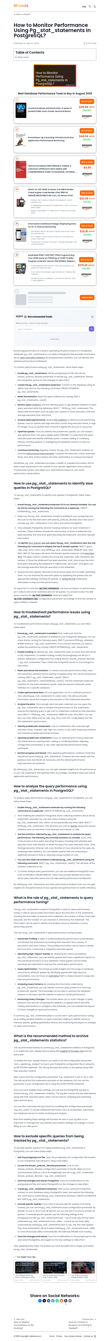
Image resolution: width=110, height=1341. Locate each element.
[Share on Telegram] (53, 1300)
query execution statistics (32, 357)
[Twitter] (95, 1336)
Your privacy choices (73, 1336)
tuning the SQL (69, 579)
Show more (23, 57)
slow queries (35, 543)
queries (73, 826)
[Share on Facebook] (40, 1300)
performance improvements (40, 453)
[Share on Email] (70, 1300)
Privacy (59, 1336)
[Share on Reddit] (61, 1300)
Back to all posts (23, 14)
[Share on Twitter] (44, 1300)
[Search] (90, 6)
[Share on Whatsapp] (57, 1300)
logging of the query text (72, 1051)
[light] (95, 6)
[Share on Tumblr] (65, 1300)
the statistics (60, 420)
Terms (52, 1336)
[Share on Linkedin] (48, 1300)
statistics (36, 404)
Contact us (88, 1336)
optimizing (54, 976)
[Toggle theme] (92, 317)
